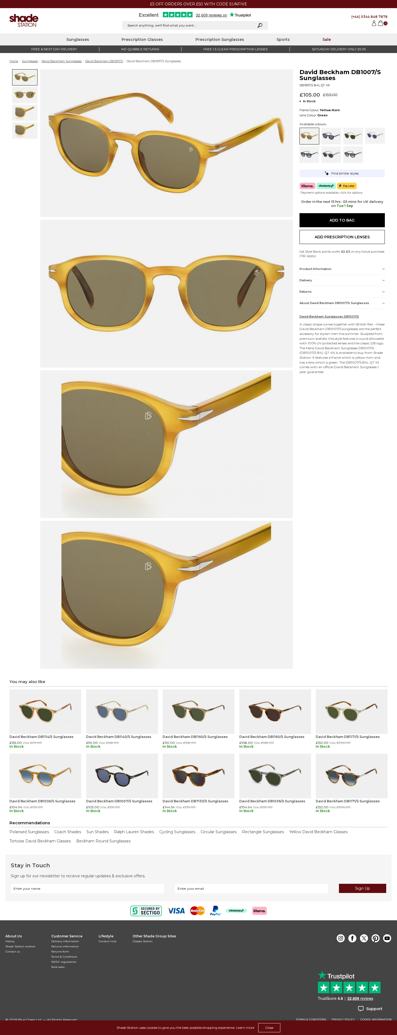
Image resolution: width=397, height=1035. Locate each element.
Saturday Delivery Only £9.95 (339, 49)
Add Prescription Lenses (342, 237)
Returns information (65, 946)
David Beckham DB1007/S (104, 61)
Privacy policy (343, 1019)
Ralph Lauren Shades (134, 832)
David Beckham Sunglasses (62, 61)
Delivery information (65, 941)
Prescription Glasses (142, 39)
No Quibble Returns (140, 49)
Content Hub (107, 941)
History (10, 941)
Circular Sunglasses (219, 832)
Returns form (60, 951)
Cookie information (376, 1019)
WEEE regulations (63, 962)
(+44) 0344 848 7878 (369, 17)
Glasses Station (143, 941)
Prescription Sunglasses (220, 39)
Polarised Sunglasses (29, 832)
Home (13, 61)
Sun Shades (97, 832)
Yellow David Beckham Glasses (318, 832)
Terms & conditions (311, 1019)
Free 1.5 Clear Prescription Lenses (235, 49)
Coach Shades (67, 832)
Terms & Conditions (64, 956)
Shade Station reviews (20, 946)
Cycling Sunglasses (177, 832)
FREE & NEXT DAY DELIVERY (54, 49)
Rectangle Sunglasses (263, 832)
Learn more (245, 1028)
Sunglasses (77, 39)
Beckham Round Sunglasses (103, 841)
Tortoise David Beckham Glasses (40, 841)
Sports (283, 39)
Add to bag (342, 220)
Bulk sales (58, 967)
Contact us (12, 951)
